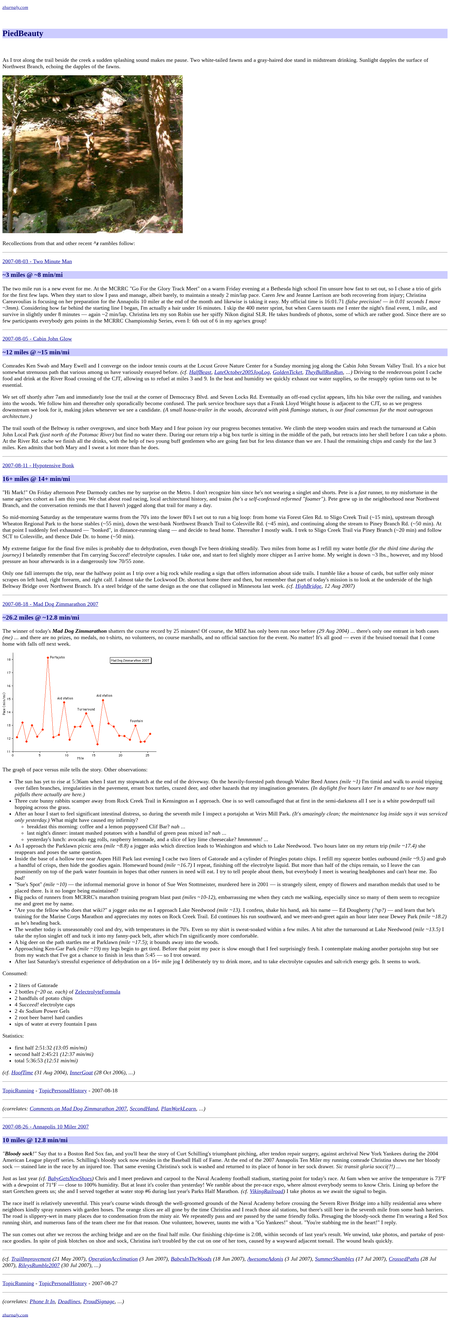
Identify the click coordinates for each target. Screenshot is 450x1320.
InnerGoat (81, 1072)
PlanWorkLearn (178, 1109)
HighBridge (308, 586)
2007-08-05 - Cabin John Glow (37, 339)
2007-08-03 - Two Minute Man (37, 261)
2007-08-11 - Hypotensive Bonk (38, 465)
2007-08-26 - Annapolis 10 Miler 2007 (45, 1127)
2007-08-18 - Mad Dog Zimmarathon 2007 (50, 604)
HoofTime (22, 1072)
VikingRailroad (266, 1191)
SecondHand (144, 1109)
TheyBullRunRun (324, 372)
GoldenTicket (287, 372)
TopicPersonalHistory (63, 1090)
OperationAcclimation (113, 1259)
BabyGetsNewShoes (70, 1178)
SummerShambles (334, 1259)
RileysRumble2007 (39, 1265)
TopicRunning (18, 1090)
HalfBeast (200, 372)
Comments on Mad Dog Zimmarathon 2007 (78, 1109)
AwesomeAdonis (265, 1259)
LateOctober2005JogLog (242, 372)
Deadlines (69, 1301)
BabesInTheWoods (191, 1259)
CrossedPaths (404, 1259)
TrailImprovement (31, 1259)
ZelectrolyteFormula (97, 992)
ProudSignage (98, 1301)
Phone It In (42, 1301)
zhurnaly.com (15, 7)
